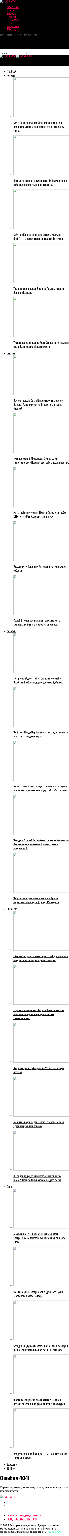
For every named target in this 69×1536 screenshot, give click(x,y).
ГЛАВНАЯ (13, 7)
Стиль (10, 23)
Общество (13, 20)
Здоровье (13, 26)
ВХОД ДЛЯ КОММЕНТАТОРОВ (22, 1519)
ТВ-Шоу (11, 29)
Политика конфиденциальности (24, 1515)
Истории (12, 16)
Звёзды (12, 13)
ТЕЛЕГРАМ (54, 1531)
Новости (12, 10)
